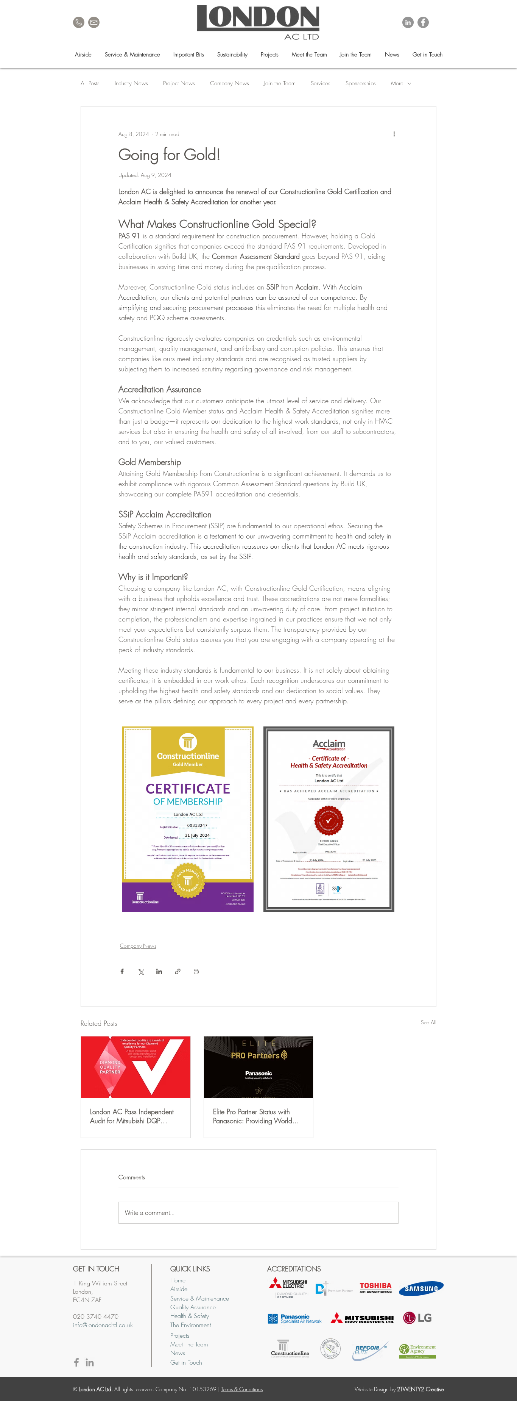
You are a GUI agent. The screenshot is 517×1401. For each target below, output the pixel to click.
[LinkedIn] (408, 22)
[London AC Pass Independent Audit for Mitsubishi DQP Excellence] (135, 1067)
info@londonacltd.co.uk (103, 1325)
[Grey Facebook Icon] (76, 1362)
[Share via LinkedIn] (159, 971)
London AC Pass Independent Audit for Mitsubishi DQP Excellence (132, 1116)
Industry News (131, 83)
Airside (178, 1289)
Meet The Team (189, 1344)
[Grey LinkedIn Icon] (89, 1362)
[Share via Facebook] (122, 971)
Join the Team (280, 83)
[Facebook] (423, 22)
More (397, 83)
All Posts (90, 83)
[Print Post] (196, 971)
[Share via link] (177, 971)
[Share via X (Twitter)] (140, 971)
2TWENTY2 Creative (420, 1389)
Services (320, 83)
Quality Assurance (193, 1307)
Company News (229, 83)
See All (428, 1022)
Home (177, 1280)
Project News (179, 83)
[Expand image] (188, 819)
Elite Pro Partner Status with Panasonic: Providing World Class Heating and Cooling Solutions (252, 1116)
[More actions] (394, 133)
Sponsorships (361, 83)
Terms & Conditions (242, 1389)
